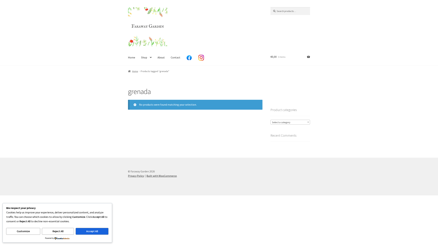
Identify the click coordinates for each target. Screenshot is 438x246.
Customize (23, 231)
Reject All (58, 231)
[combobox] (290, 122)
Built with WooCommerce (161, 175)
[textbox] (290, 122)
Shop (144, 57)
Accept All (92, 231)
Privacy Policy (136, 175)
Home (131, 57)
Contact (175, 57)
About (161, 57)
